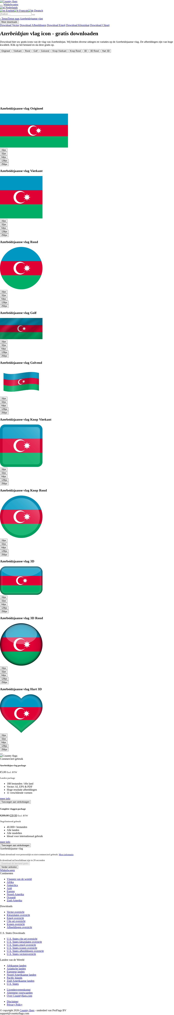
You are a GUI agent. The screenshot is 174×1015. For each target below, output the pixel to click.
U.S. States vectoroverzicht (21, 954)
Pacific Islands (14, 977)
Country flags (27, 1010)
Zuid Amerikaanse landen (20, 980)
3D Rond (94, 51)
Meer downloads (9, 22)
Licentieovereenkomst (18, 989)
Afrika (10, 882)
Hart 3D (106, 51)
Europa (11, 891)
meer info (5, 798)
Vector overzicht (15, 912)
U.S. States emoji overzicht (21, 944)
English (9, 10)
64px (3, 157)
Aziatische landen (16, 968)
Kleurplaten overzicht (18, 915)
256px (4, 164)
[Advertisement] (87, 78)
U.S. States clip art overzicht (22, 938)
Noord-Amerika (15, 894)
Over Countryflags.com (19, 995)
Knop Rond (75, 51)
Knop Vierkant (59, 51)
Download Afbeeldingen (33, 25)
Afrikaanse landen (16, 965)
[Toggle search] (1, 5)
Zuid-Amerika (14, 900)
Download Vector (9, 25)
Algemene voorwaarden (20, 992)
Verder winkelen (9, 867)
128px (4, 160)
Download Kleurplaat (77, 25)
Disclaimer (12, 1001)
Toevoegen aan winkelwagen (15, 802)
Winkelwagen (7, 870)
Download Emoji (56, 25)
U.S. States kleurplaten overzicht (24, 941)
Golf (35, 51)
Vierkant (17, 51)
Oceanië (11, 897)
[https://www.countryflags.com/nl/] (8, 1)
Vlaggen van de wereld (19, 879)
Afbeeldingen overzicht (19, 927)
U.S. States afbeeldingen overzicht (25, 951)
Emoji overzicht (15, 918)
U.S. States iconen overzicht (22, 947)
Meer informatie (66, 854)
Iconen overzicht (16, 924)
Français (23, 10)
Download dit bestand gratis (15, 863)
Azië (9, 888)
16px (3, 150)
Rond (27, 51)
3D (85, 51)
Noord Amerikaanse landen (21, 974)
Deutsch (38, 10)
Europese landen (16, 971)
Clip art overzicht (16, 921)
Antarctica (12, 885)
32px (3, 153)
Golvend (45, 51)
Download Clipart (99, 25)
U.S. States (13, 983)
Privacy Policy (14, 1004)
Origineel (5, 51)
